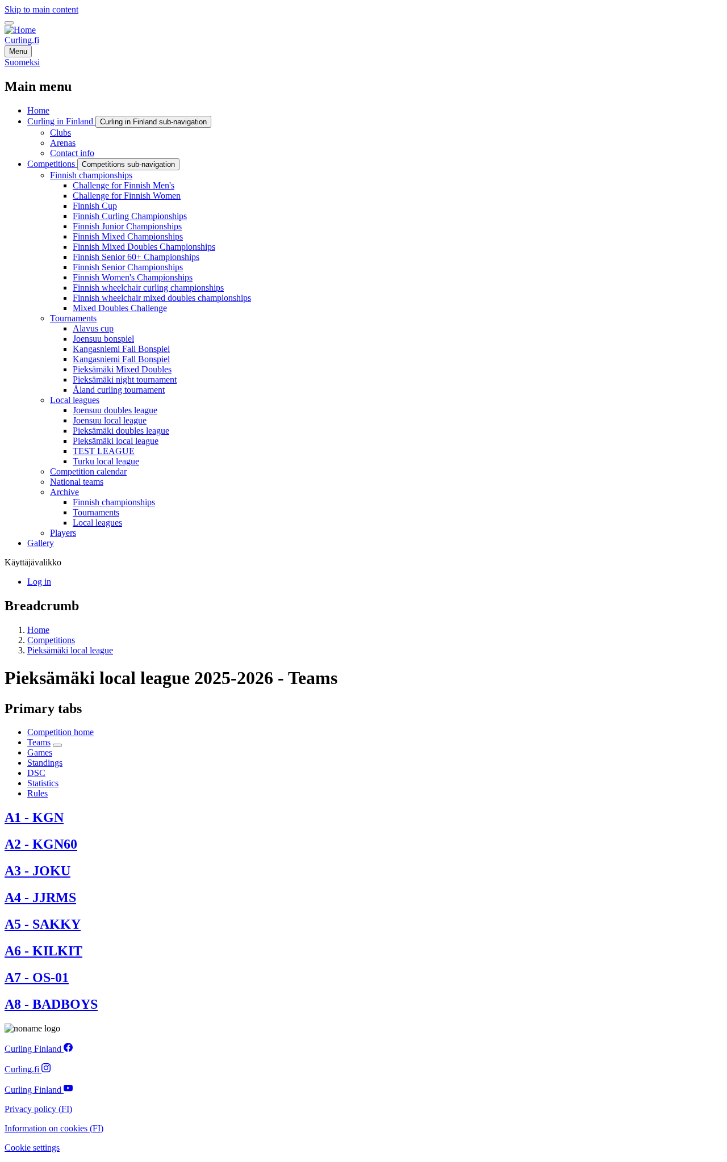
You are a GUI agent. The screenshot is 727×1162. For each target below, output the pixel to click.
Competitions (51, 640)
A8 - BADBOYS (51, 1004)
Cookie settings (32, 1147)
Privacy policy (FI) (38, 1109)
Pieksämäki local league (70, 650)
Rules (37, 793)
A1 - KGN (34, 817)
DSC (36, 773)
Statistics (43, 783)
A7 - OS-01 (37, 977)
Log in (39, 581)
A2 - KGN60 (41, 844)
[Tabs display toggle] (57, 745)
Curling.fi (22, 40)
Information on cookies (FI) (54, 1128)
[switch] (9, 22)
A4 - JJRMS (40, 897)
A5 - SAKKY (43, 924)
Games (39, 752)
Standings (44, 762)
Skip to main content (41, 9)
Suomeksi (22, 62)
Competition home (60, 732)
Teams (39, 742)
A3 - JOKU (37, 870)
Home (38, 630)
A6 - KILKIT (43, 950)
